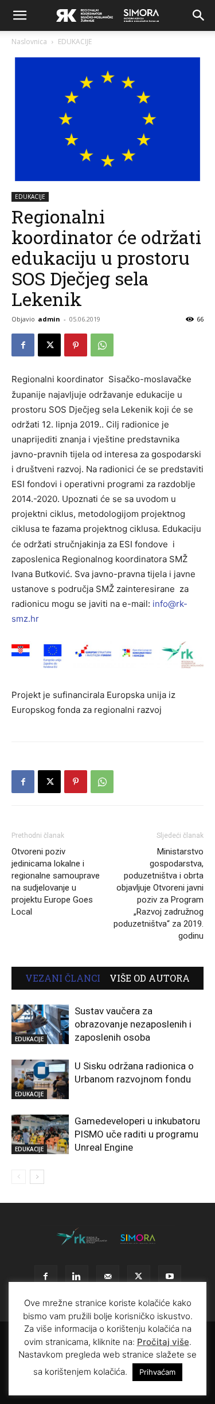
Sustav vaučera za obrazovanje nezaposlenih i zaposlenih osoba (133, 1024)
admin (49, 319)
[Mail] (107, 1276)
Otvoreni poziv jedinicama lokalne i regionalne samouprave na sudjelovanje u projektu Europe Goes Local (55, 881)
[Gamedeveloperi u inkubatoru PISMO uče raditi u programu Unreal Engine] (40, 1134)
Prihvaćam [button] (157, 1371)
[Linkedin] (76, 1276)
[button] (19, 15)
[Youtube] (169, 1276)
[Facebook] (22, 345)
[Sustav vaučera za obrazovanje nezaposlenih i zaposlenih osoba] (40, 1024)
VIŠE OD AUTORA (150, 978)
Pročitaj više (163, 1341)
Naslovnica (29, 41)
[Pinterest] (75, 345)
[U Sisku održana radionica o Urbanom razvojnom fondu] (40, 1079)
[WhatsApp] (102, 345)
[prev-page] (18, 1177)
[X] (49, 345)
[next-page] (37, 1177)
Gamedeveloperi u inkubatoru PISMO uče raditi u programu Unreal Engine (137, 1134)
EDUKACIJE (75, 41)
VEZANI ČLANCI (62, 978)
